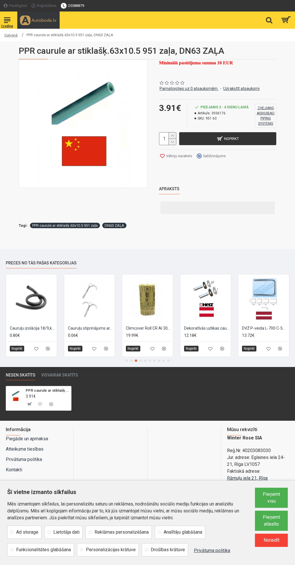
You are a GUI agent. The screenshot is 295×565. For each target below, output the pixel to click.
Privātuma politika (212, 550)
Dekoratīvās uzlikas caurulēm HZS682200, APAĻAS (207, 328)
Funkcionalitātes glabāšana (43, 549)
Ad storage (27, 532)
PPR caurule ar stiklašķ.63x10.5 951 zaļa (65, 225)
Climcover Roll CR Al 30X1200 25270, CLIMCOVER (148, 328)
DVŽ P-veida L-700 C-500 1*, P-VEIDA (265, 328)
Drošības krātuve (168, 549)
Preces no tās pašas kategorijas (41, 263)
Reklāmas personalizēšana (121, 532)
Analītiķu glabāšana (183, 532)
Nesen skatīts (20, 375)
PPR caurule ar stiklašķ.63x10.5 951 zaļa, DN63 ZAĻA (47, 390)
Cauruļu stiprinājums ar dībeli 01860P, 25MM (91, 328)
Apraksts (169, 189)
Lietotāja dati (66, 532)
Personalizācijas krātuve (111, 549)
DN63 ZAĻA (114, 225)
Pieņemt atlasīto (271, 520)
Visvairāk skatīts (59, 375)
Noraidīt (271, 540)
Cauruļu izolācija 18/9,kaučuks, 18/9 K (32, 328)
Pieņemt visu (271, 497)
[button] (127, 361)
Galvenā (11, 35)
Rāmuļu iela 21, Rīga (247, 478)
